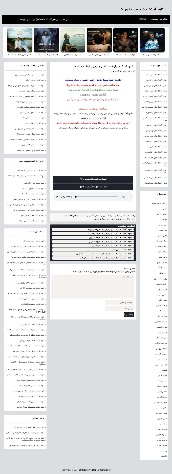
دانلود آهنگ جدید (113, 85)
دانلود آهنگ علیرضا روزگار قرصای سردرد (29, 391)
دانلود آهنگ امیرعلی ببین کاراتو (33, 288)
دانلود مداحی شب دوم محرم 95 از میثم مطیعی (27, 446)
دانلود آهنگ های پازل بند (157, 147)
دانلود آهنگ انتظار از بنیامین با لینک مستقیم (27, 335)
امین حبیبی (162, 230)
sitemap (142, 19)
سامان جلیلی (162, 295)
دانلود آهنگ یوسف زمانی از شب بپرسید (30, 199)
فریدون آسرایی (161, 365)
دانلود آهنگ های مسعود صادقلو (154, 107)
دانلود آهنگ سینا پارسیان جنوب (33, 216)
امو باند (164, 220)
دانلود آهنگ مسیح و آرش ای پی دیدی (30, 75)
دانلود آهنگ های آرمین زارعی (155, 97)
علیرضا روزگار (161, 349)
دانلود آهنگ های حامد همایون (155, 136)
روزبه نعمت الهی (160, 279)
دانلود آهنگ (115, 80)
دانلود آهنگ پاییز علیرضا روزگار (33, 341)
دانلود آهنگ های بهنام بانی (156, 131)
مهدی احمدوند (161, 413)
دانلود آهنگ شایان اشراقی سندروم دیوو (29, 351)
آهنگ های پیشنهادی (159, 19)
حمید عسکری (162, 263)
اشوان (164, 209)
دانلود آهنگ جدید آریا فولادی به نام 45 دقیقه (27, 294)
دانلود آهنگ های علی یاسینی (155, 125)
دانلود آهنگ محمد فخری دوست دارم (31, 380)
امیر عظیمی (162, 225)
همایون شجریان (161, 446)
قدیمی (164, 370)
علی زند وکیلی (161, 338)
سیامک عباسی (161, 306)
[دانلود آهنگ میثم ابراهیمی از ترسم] (152, 40)
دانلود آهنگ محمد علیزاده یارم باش (31, 407)
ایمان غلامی (162, 236)
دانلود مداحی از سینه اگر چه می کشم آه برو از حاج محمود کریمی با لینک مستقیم (26, 439)
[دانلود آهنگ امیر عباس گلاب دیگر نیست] (46, 40)
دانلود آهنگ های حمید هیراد (155, 158)
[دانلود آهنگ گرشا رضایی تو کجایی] (72, 40)
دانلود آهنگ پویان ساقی (122, 250)
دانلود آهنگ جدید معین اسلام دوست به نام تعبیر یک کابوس (105, 254)
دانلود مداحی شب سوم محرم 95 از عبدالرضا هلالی (26, 433)
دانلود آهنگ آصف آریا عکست (34, 189)
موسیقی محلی (161, 429)
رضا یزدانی (162, 273)
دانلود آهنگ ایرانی (107, 216)
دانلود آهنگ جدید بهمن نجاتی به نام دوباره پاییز (26, 252)
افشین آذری (162, 214)
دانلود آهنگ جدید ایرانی (126, 219)
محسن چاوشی (161, 386)
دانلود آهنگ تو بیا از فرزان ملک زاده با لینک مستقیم (28, 318)
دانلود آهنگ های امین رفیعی (104, 219)
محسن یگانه (162, 392)
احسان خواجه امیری (159, 203)
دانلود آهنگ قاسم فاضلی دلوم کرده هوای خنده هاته (27, 177)
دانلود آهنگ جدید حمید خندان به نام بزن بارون (26, 330)
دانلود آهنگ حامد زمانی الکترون (33, 325)
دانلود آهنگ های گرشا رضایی (155, 91)
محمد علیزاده (162, 397)
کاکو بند (164, 456)
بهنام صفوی (162, 252)
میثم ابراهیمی (161, 435)
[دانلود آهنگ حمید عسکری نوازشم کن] (99, 40)
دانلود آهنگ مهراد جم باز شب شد (32, 91)
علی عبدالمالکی (161, 343)
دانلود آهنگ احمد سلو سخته (34, 241)
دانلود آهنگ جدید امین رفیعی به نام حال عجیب (111, 234)
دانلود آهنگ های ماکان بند (156, 142)
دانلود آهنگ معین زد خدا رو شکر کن (31, 402)
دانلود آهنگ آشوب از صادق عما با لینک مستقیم (27, 346)
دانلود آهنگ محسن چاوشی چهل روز (31, 107)
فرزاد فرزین (162, 359)
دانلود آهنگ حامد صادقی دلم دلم (32, 118)
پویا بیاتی (163, 451)
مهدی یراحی (162, 419)
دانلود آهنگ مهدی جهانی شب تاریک (31, 170)
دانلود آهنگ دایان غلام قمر (35, 183)
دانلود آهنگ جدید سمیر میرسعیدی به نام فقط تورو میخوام (27, 311)
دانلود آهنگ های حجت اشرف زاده (155, 171)
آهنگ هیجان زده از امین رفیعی (93, 118)
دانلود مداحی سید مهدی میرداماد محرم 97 (29, 427)
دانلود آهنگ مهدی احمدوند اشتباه (32, 386)
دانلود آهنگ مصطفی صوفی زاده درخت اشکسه (27, 97)
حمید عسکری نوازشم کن (99, 55)
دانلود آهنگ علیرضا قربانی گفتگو (32, 299)
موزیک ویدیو (162, 424)
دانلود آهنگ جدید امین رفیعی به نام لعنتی (113, 246)
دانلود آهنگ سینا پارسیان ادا (34, 194)
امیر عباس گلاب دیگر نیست (46, 55)
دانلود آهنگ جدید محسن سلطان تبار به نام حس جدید (26, 264)
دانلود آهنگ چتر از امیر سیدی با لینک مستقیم (27, 357)
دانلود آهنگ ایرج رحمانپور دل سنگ (31, 150)
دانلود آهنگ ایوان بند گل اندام (33, 304)
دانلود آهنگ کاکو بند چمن (35, 123)
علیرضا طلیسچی (161, 354)
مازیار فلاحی (162, 376)
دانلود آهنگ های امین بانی (156, 75)
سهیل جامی (162, 300)
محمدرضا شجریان (160, 403)
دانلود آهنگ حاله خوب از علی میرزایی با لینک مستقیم (28, 276)
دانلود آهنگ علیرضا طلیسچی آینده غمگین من (27, 140)
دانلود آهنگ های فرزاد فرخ (156, 80)
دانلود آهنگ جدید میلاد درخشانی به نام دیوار (27, 270)
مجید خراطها (162, 381)
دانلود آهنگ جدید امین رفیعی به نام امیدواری (111, 238)
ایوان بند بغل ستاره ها (125, 55)
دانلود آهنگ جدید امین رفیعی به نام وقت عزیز (111, 242)
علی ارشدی (162, 333)
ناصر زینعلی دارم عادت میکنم (20, 55)
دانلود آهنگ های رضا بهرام (156, 113)
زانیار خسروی (161, 284)
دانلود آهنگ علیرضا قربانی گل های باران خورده (27, 86)
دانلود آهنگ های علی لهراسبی (155, 178)
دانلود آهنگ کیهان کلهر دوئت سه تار (31, 134)
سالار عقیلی (162, 290)
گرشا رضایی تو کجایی (72, 55)
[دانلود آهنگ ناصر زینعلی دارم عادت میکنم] (19, 40)
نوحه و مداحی (161, 440)
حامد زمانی (163, 257)
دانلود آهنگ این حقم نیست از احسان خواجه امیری (25, 370)
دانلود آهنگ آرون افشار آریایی (33, 145)
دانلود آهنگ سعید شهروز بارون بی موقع (29, 210)
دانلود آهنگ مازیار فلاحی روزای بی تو (31, 283)
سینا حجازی (162, 311)
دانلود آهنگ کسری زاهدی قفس (33, 113)
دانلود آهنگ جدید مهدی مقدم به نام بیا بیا (28, 257)
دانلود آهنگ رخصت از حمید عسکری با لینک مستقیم (28, 363)
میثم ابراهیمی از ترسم (152, 55)
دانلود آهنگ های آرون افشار (155, 102)
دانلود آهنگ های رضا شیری (156, 152)
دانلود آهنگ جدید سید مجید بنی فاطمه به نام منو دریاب (107, 258)
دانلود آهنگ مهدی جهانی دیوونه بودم (31, 102)
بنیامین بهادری (161, 246)
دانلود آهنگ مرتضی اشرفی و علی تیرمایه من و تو (26, 205)
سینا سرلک (162, 316)
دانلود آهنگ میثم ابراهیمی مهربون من (30, 129)
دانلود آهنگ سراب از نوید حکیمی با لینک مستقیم (26, 375)
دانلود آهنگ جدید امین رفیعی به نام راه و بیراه (111, 230)
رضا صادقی (162, 268)
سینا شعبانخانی (161, 322)
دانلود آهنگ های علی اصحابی (155, 183)
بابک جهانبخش (161, 241)
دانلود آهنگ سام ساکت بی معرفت (32, 221)
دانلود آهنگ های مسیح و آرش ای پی (155, 119)
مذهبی (164, 408)
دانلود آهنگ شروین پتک (36, 80)
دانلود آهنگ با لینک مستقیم (89, 216)
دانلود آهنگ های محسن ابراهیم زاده (154, 164)
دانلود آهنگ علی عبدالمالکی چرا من (32, 396)
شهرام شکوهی (161, 327)
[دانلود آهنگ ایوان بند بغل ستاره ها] (125, 40)
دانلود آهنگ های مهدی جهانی (155, 86)
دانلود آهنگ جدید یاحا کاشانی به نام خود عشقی (27, 246)
